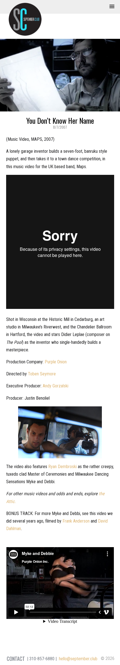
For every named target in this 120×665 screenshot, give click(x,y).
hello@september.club (78, 658)
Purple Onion (56, 361)
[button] (112, 7)
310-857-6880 (41, 658)
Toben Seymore (42, 373)
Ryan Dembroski (62, 466)
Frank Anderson (76, 521)
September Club (25, 19)
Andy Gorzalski (55, 385)
